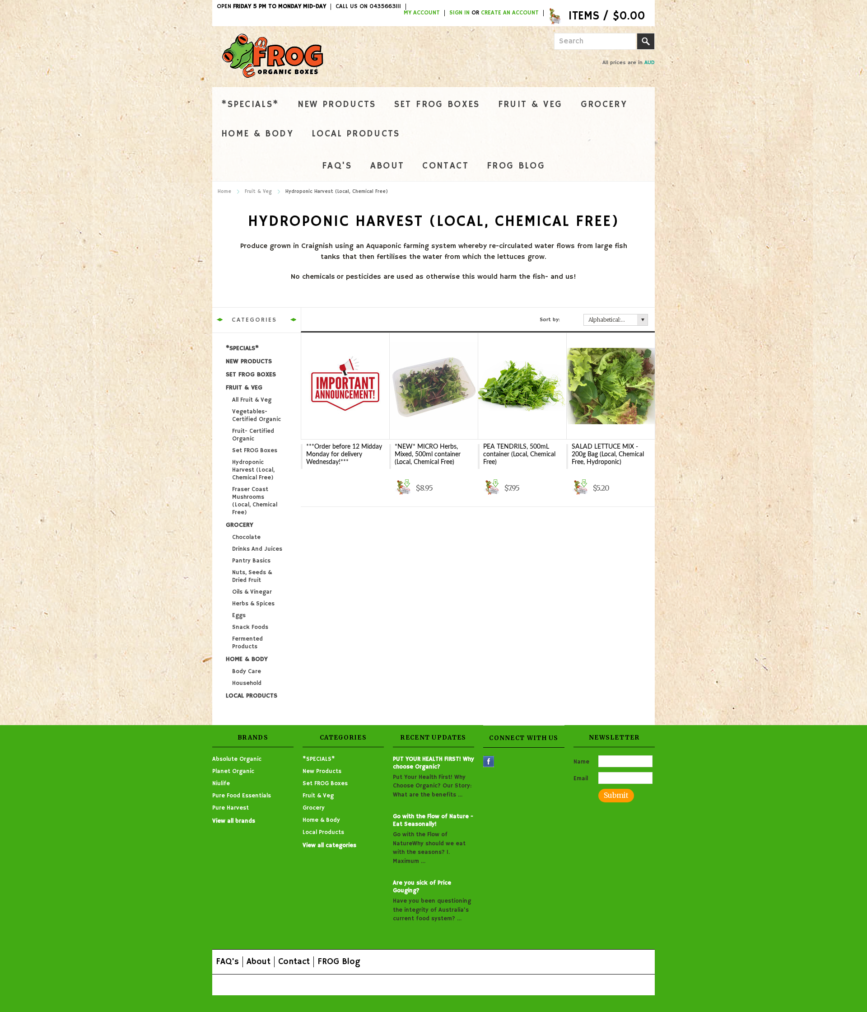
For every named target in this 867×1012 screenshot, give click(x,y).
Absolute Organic (236, 759)
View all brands (233, 821)
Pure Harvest (230, 808)
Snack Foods (250, 627)
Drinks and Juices (257, 549)
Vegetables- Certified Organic (256, 415)
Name (581, 762)
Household (246, 683)
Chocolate (246, 537)
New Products (337, 104)
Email (580, 778)
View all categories (329, 845)
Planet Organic (233, 771)
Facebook (488, 761)
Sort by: (550, 319)
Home (224, 191)
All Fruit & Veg (251, 400)
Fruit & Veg (530, 104)
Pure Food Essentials (241, 796)
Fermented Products (247, 643)
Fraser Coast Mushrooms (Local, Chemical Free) (254, 501)
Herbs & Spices (253, 604)
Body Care (246, 671)
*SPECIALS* (250, 104)
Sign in (459, 13)
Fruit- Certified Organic (253, 435)
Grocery (604, 104)
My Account (422, 13)
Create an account (510, 13)
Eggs (239, 615)
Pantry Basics (251, 561)
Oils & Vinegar (252, 592)
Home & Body (257, 134)
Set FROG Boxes (437, 104)
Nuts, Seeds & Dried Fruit (252, 576)
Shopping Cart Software (393, 985)
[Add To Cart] (403, 487)
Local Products (356, 134)
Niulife (221, 783)
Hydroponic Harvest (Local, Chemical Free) (253, 470)
